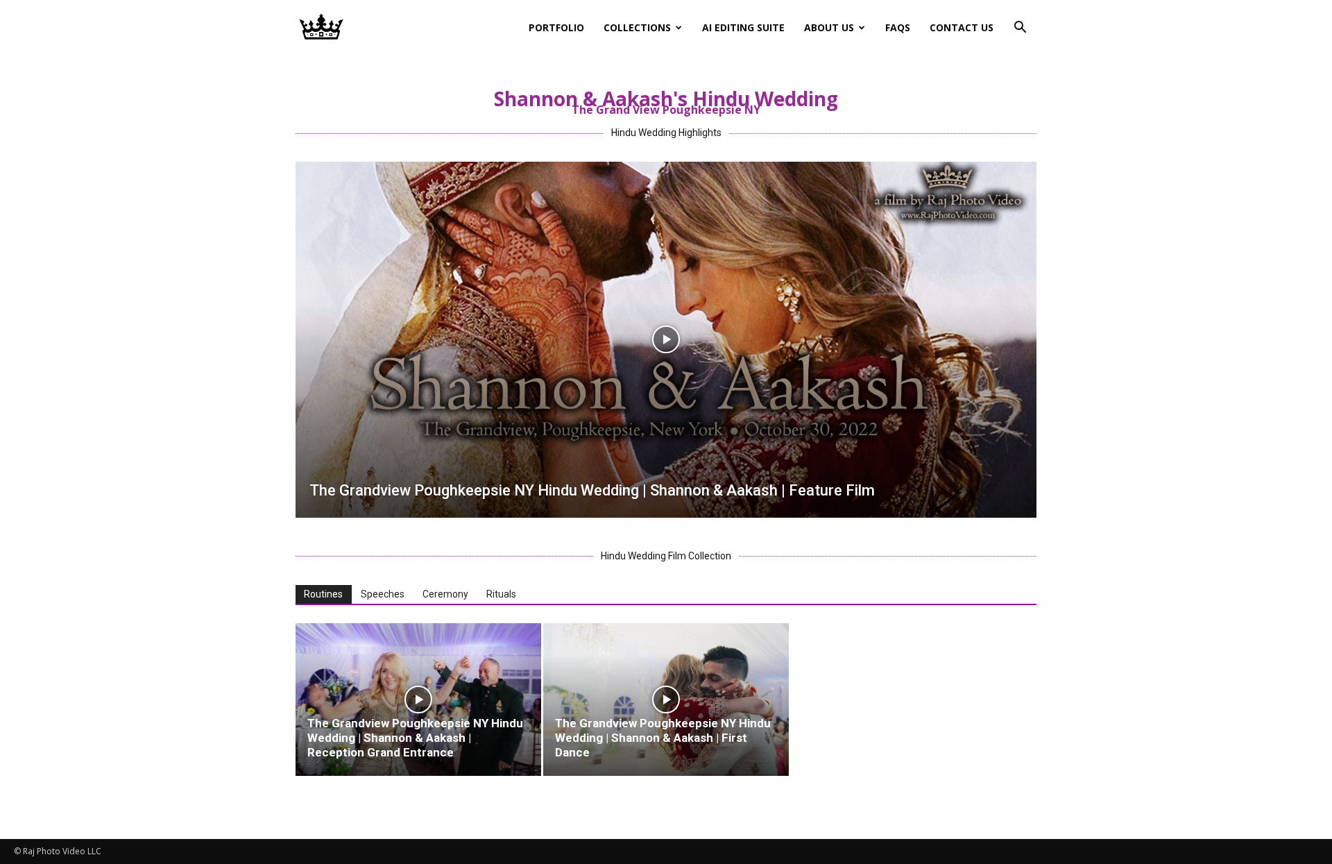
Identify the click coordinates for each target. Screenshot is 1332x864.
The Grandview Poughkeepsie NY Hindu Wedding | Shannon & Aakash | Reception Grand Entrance (415, 737)
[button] (1019, 28)
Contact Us (961, 27)
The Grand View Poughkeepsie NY (666, 109)
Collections (637, 27)
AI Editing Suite (743, 27)
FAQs (897, 27)
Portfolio (556, 27)
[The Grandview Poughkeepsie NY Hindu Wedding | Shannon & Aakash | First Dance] (666, 699)
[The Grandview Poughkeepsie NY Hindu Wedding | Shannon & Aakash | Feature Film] (666, 340)
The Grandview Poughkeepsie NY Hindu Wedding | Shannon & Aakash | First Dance (663, 737)
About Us (829, 27)
